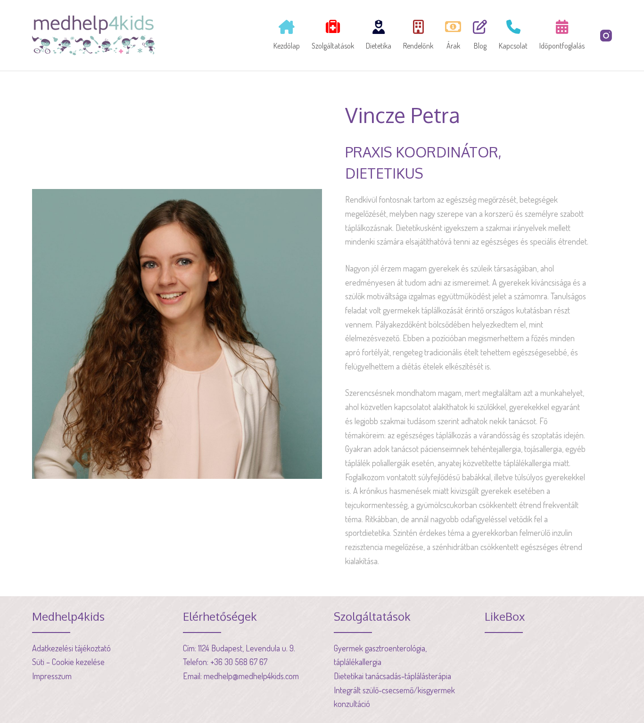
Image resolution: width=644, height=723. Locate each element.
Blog (480, 45)
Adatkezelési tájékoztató (71, 648)
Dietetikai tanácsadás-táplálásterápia (392, 676)
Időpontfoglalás (562, 45)
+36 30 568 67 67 (238, 662)
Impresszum (52, 676)
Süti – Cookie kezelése (68, 662)
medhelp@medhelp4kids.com (251, 676)
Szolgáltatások (333, 45)
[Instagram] (606, 35)
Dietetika (378, 45)
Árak (453, 45)
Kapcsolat (513, 45)
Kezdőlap (286, 45)
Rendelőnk (418, 45)
